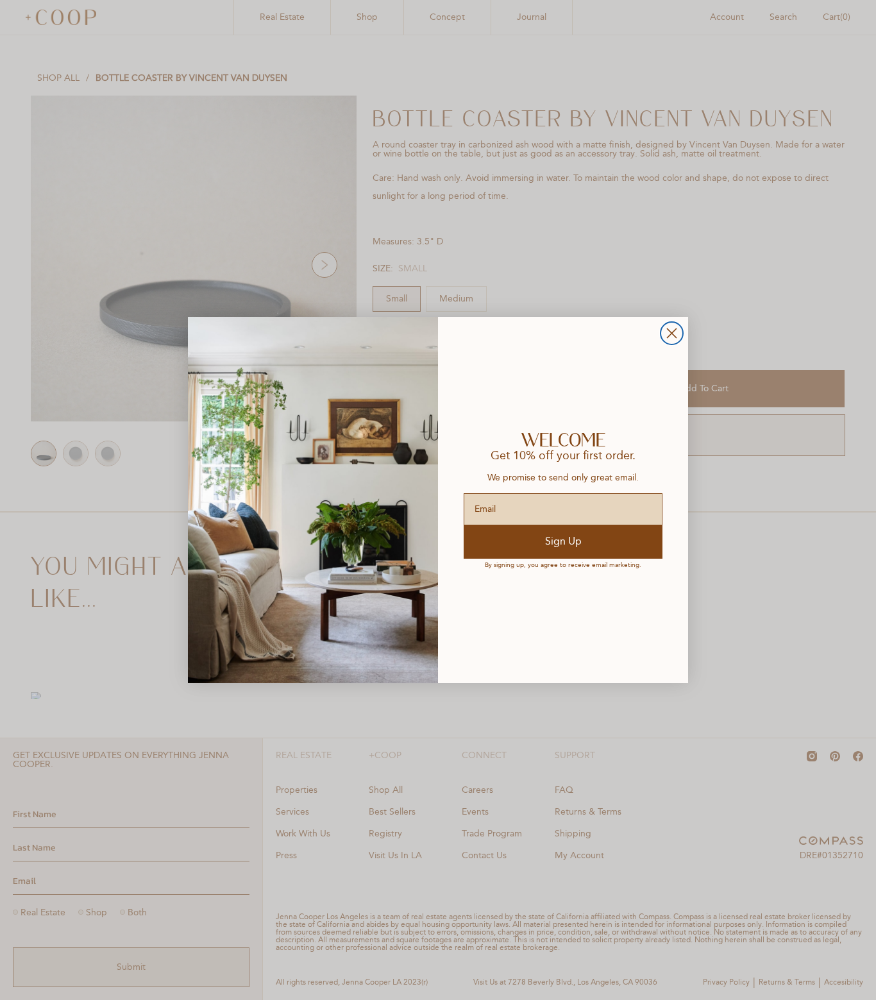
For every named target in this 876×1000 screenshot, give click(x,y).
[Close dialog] (672, 333)
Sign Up (563, 542)
